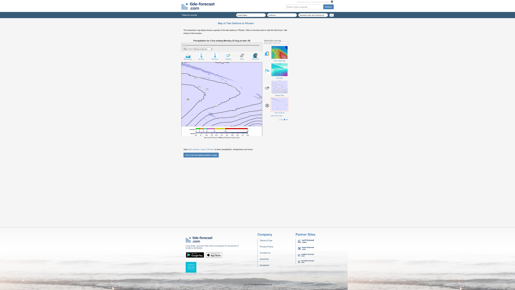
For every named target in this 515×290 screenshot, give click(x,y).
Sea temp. (215, 59)
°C (281, 119)
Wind (242, 59)
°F (286, 119)
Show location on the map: (272, 40)
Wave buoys (188, 59)
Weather (228, 59)
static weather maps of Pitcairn (201, 149)
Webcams (255, 59)
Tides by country (189, 15)
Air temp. (201, 59)
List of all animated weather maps (201, 155)
